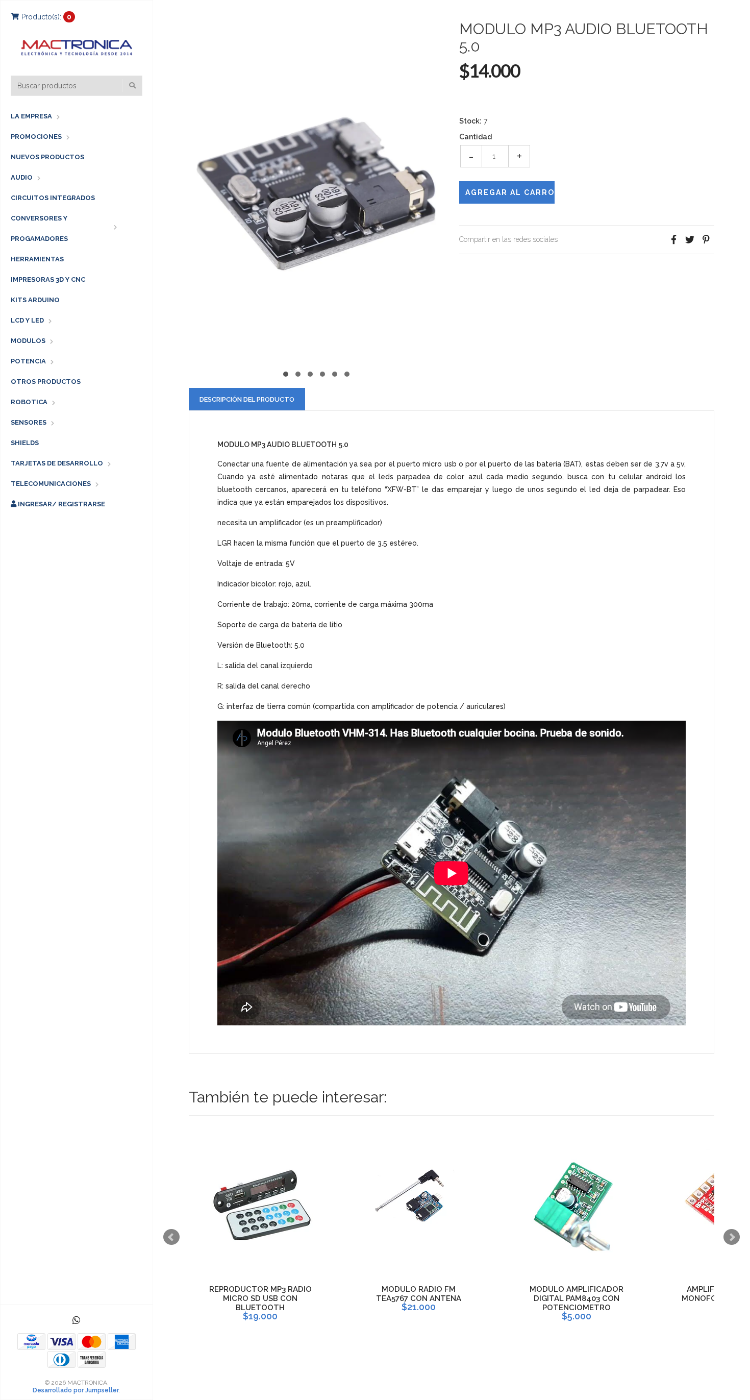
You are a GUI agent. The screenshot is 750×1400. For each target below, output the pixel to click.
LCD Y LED (27, 320)
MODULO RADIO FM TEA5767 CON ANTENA (418, 1294)
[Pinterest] (706, 240)
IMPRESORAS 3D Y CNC (48, 279)
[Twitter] (690, 240)
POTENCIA (28, 361)
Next (731, 1237)
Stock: (470, 121)
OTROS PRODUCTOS (46, 381)
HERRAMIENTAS (37, 259)
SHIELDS (25, 443)
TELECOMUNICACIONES (51, 483)
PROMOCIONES (36, 136)
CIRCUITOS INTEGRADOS (53, 198)
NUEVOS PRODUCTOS (47, 157)
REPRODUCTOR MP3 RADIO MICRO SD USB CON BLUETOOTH (260, 1298)
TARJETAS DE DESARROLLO (57, 463)
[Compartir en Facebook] (673, 240)
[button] (286, 373)
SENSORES (28, 422)
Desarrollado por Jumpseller (76, 1390)
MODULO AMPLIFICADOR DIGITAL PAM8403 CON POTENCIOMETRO (576, 1298)
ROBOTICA (29, 402)
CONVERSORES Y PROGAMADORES (39, 228)
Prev (171, 1237)
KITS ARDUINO (35, 300)
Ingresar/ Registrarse (60, 504)
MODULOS (28, 341)
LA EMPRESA (31, 116)
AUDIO (22, 177)
